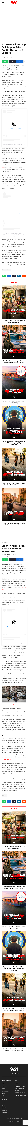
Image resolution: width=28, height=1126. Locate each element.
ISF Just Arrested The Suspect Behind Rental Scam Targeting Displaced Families (14, 442)
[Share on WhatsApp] (5, 61)
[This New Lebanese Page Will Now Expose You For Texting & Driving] (14, 342)
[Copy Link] (12, 61)
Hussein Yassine (6, 56)
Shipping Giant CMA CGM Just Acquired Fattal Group (14, 402)
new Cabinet (7, 759)
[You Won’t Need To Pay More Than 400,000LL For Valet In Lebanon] (14, 504)
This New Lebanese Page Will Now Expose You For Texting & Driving (14, 361)
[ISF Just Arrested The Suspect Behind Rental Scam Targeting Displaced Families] (14, 422)
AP (14, 704)
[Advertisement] (14, 21)
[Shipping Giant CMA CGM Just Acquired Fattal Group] (14, 382)
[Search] (25, 2)
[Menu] (3, 2)
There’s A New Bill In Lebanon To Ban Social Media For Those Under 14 (14, 484)
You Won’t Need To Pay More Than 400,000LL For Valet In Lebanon (14, 524)
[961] (14, 2)
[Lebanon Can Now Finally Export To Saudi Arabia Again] (14, 302)
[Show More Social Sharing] (24, 61)
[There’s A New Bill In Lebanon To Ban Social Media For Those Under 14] (14, 464)
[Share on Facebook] (19, 61)
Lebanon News (6, 269)
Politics (4, 795)
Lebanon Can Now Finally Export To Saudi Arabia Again (14, 321)
